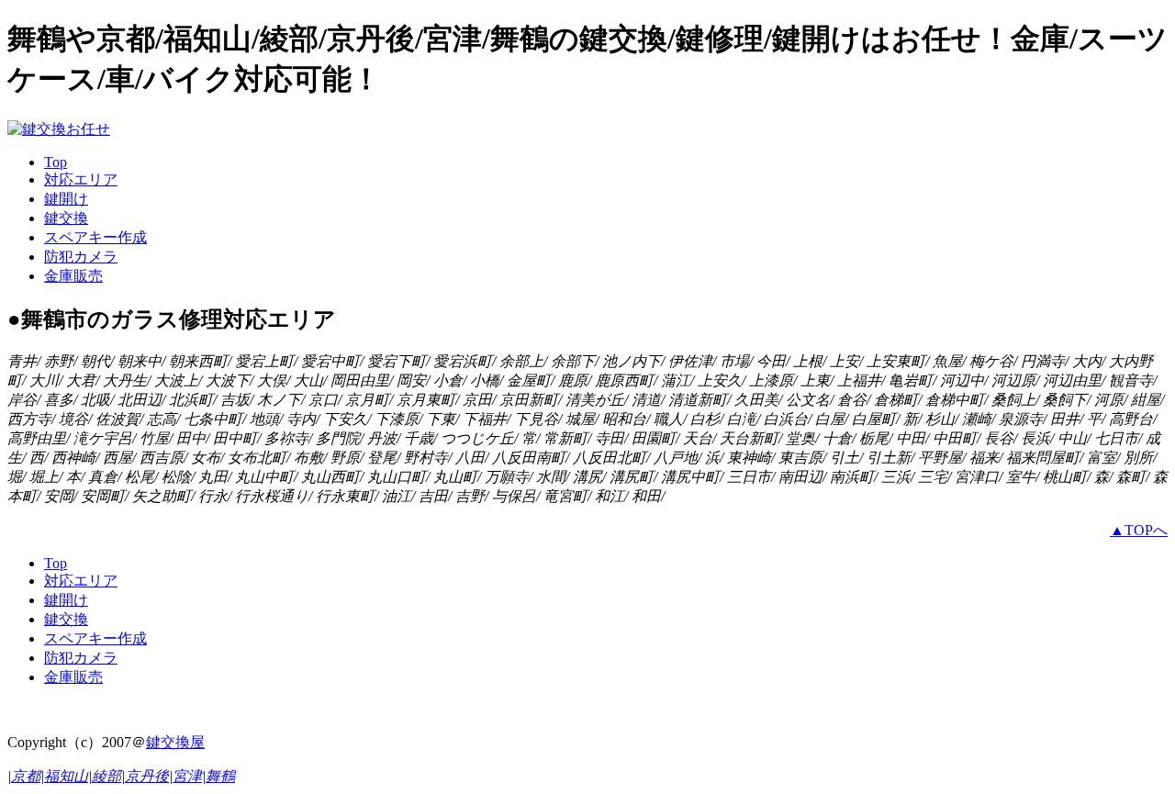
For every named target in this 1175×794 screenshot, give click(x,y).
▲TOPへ (1139, 530)
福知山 (66, 776)
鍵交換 (66, 218)
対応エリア (81, 179)
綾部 (106, 776)
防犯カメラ (81, 256)
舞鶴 (220, 776)
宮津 (187, 776)
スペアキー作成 (95, 237)
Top (55, 162)
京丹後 (147, 776)
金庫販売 (73, 276)
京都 (25, 776)
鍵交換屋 (175, 742)
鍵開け (66, 199)
